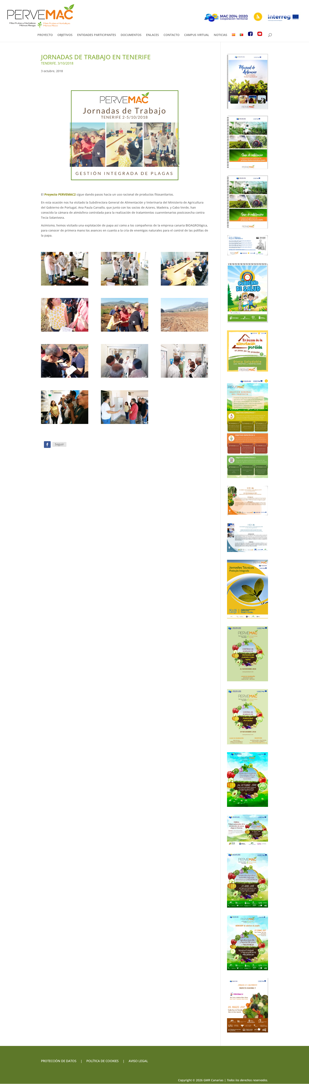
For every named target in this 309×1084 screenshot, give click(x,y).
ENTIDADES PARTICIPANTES (96, 35)
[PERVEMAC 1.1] (64, 315)
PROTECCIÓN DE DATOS (58, 1061)
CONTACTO (172, 35)
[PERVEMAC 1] (124, 315)
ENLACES (152, 35)
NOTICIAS (220, 35)
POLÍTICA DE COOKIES (102, 1061)
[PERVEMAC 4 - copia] (64, 361)
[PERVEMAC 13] (124, 407)
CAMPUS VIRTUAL (196, 35)
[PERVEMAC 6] (64, 269)
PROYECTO (45, 35)
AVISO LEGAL (138, 1061)
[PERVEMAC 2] (64, 407)
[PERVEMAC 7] (184, 269)
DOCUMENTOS (131, 35)
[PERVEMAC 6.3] (124, 269)
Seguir (59, 444)
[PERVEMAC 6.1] (184, 361)
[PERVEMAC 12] (184, 315)
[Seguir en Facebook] (47, 444)
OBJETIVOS (65, 35)
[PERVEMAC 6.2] (124, 361)
